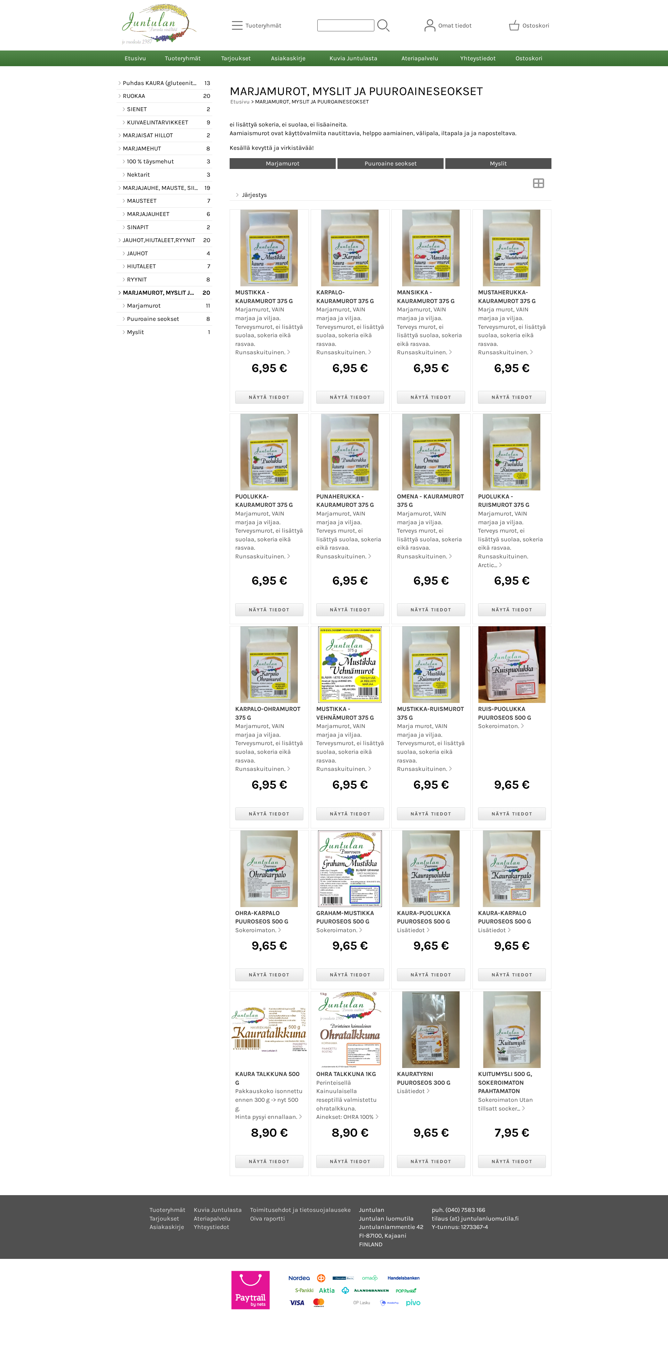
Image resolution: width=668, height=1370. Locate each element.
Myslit (498, 163)
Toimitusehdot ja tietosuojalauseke (300, 1209)
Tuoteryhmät (183, 58)
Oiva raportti (267, 1218)
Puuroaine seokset (391, 163)
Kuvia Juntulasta (353, 58)
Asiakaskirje (288, 58)
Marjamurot (283, 163)
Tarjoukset (236, 58)
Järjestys (254, 194)
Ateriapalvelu (419, 58)
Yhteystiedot (478, 58)
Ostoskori (529, 58)
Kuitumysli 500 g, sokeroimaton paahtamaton (505, 1082)
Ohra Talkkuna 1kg (346, 1073)
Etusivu (135, 58)
